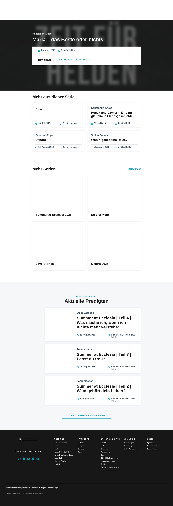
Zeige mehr (135, 169)
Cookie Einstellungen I (38, 488)
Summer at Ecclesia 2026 (123, 336)
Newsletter (50, 488)
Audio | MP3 (66, 60)
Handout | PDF (85, 60)
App (56, 488)
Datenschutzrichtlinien (13, 488)
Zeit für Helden (68, 50)
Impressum (26, 488)
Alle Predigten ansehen (86, 416)
